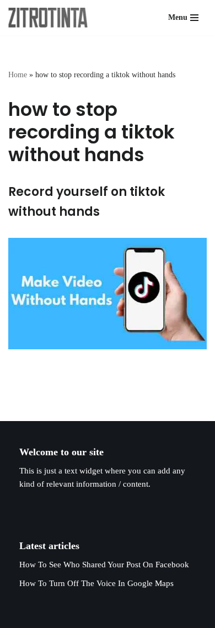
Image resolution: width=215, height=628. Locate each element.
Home (17, 75)
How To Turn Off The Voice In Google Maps (96, 583)
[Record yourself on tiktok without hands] (107, 293)
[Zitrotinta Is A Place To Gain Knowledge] (50, 18)
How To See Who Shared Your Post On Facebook (104, 564)
